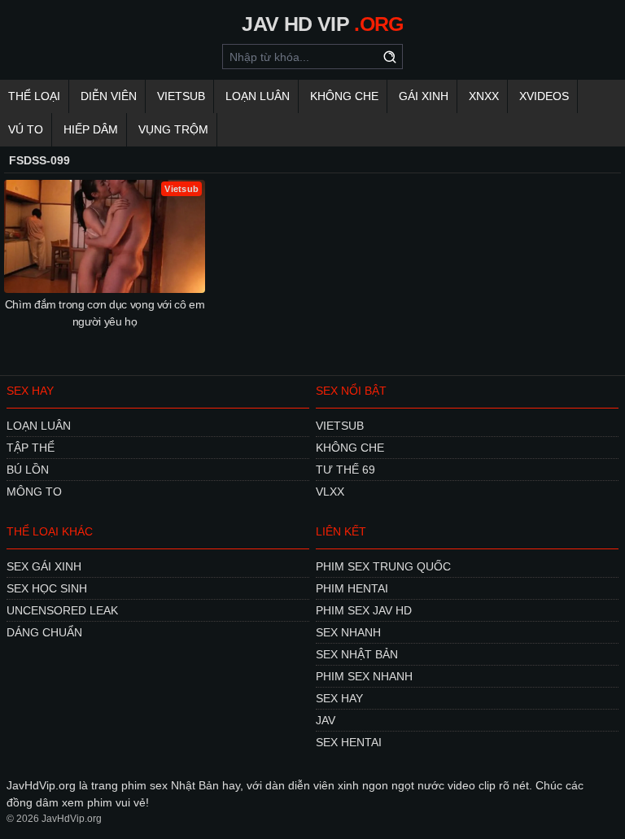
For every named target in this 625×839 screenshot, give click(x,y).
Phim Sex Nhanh (364, 676)
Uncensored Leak (62, 610)
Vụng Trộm (173, 129)
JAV (325, 720)
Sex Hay (339, 698)
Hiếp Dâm (90, 129)
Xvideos (544, 96)
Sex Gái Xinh (44, 566)
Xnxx (484, 96)
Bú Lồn (28, 469)
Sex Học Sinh (47, 588)
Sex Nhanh (348, 632)
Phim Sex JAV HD (364, 610)
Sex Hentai (349, 742)
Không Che (344, 96)
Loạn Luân (257, 96)
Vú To (25, 129)
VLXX (330, 491)
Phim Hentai (352, 588)
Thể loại (34, 96)
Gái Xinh (423, 96)
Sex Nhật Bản (357, 654)
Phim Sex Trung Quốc (383, 566)
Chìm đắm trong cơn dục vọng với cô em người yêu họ (105, 313)
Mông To (34, 491)
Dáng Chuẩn (44, 632)
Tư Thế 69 (345, 469)
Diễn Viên (109, 96)
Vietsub (181, 96)
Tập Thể (31, 447)
